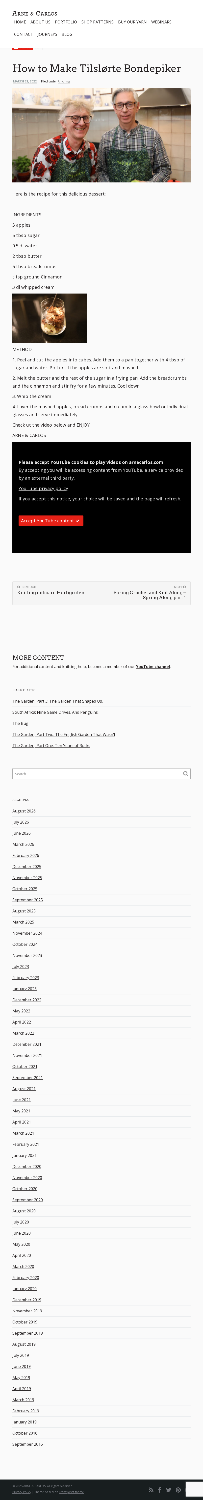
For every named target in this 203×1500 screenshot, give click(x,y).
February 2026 (25, 855)
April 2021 (21, 1122)
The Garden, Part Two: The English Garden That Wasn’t (63, 734)
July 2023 (20, 966)
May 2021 (21, 1111)
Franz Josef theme (71, 1492)
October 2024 (24, 944)
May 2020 (21, 1244)
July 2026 (20, 822)
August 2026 (24, 811)
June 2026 (21, 833)
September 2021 (27, 1077)
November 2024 (27, 933)
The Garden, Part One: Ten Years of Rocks (51, 745)
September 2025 (27, 900)
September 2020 (27, 1200)
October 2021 (24, 1066)
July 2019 (20, 1355)
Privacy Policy (21, 1492)
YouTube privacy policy (43, 488)
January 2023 (24, 988)
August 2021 (24, 1088)
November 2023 (27, 955)
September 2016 (27, 1444)
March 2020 (23, 1266)
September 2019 (27, 1333)
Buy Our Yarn (132, 22)
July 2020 (20, 1222)
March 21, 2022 (25, 81)
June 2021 (21, 1100)
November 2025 (27, 877)
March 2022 (23, 1033)
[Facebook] (159, 1490)
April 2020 (21, 1255)
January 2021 (24, 1155)
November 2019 (27, 1311)
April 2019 (21, 1388)
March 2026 (23, 844)
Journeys (47, 34)
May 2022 (21, 1011)
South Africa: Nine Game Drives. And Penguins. (55, 712)
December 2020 (26, 1166)
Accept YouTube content (47, 521)
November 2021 (27, 1055)
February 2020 (25, 1277)
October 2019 (24, 1322)
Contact (23, 34)
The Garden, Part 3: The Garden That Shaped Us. (57, 701)
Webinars (161, 22)
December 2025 (26, 866)
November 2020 (27, 1177)
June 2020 (21, 1233)
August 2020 (24, 1211)
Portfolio (66, 22)
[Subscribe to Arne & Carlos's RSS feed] (151, 1490)
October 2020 (24, 1188)
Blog (67, 34)
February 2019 (25, 1411)
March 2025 (23, 922)
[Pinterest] (178, 1490)
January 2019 (24, 1422)
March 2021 (23, 1133)
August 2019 (24, 1344)
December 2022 (26, 1000)
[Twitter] (168, 1490)
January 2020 (24, 1288)
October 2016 (24, 1433)
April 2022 (21, 1022)
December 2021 (26, 1044)
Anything (64, 81)
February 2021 (25, 1144)
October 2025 (24, 888)
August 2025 (24, 911)
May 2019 (21, 1377)
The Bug (20, 723)
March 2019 (23, 1399)
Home (20, 22)
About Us (40, 22)
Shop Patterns (97, 22)
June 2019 (21, 1366)
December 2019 (26, 1300)
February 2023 (25, 977)
